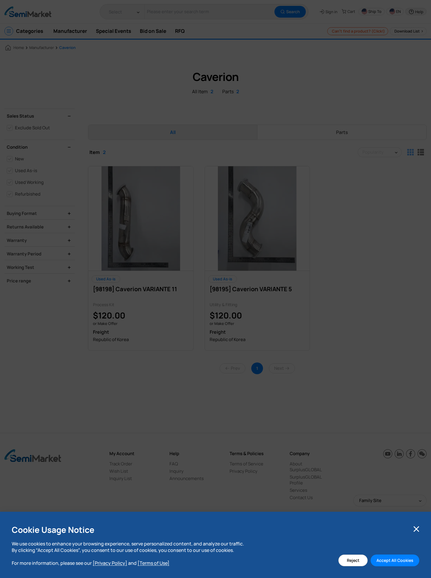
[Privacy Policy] (110, 563)
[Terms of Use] (153, 563)
